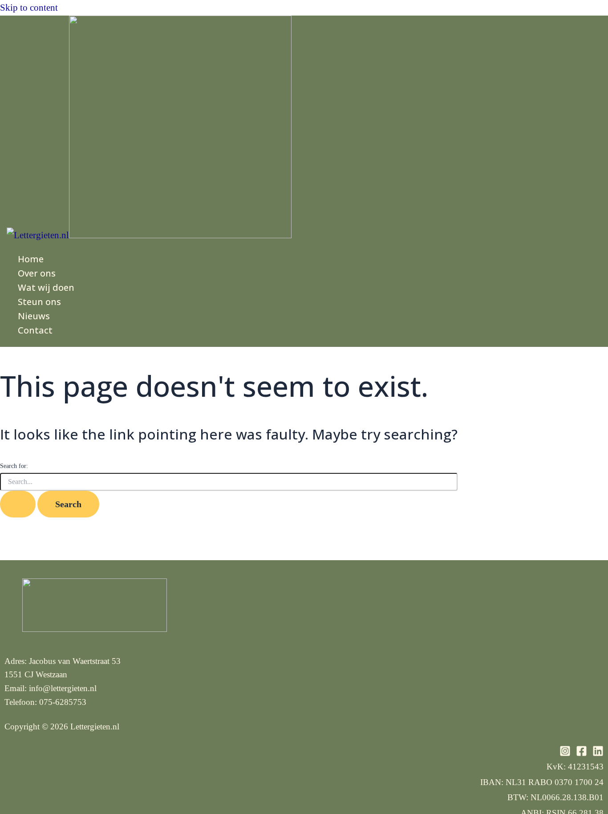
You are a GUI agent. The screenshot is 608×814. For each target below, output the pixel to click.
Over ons (37, 273)
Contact (35, 330)
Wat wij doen (46, 287)
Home (31, 259)
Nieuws (34, 316)
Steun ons (39, 302)
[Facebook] (581, 753)
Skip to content (29, 7)
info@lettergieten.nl (63, 688)
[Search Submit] (18, 504)
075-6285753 (62, 702)
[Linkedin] (598, 753)
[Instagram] (565, 753)
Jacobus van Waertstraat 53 (75, 661)
